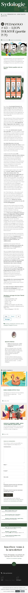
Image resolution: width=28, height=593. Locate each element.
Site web (6, 477)
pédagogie (6, 325)
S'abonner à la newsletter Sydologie (14, 558)
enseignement (13, 323)
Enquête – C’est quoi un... (11, 531)
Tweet (12, 316)
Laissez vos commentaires (15, 40)
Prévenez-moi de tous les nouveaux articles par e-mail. (13, 490)
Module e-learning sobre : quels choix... (14, 518)
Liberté (22, 323)
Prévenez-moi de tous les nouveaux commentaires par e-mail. (13, 485)
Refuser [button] (22, 591)
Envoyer (8, 495)
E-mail (6, 471)
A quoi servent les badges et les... (13, 535)
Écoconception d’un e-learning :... (13, 514)
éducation (7, 323)
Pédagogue (10, 325)
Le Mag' (4, 14)
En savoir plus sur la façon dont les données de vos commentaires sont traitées (13, 500)
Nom (5, 464)
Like (6, 316)
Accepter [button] (17, 591)
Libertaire (18, 323)
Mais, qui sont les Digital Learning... (13, 527)
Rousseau (15, 325)
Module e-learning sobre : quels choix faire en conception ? (13, 424)
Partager (7, 319)
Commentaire (7, 446)
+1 (18, 316)
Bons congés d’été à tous (12, 390)
